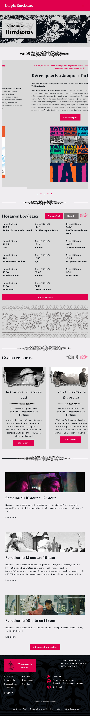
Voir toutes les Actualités (45, 647)
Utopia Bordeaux (19, 5)
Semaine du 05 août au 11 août (30, 620)
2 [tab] (41, 194)
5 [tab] (52, 194)
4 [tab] (48, 194)
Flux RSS (57, 676)
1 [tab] (38, 194)
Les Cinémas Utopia (20, 709)
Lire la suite (10, 517)
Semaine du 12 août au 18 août (30, 557)
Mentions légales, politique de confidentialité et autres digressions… (54, 709)
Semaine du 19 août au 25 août (30, 498)
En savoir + (23, 443)
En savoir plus (45, 117)
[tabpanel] (45, 124)
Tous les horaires (45, 297)
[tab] (54, 216)
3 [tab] (45, 194)
